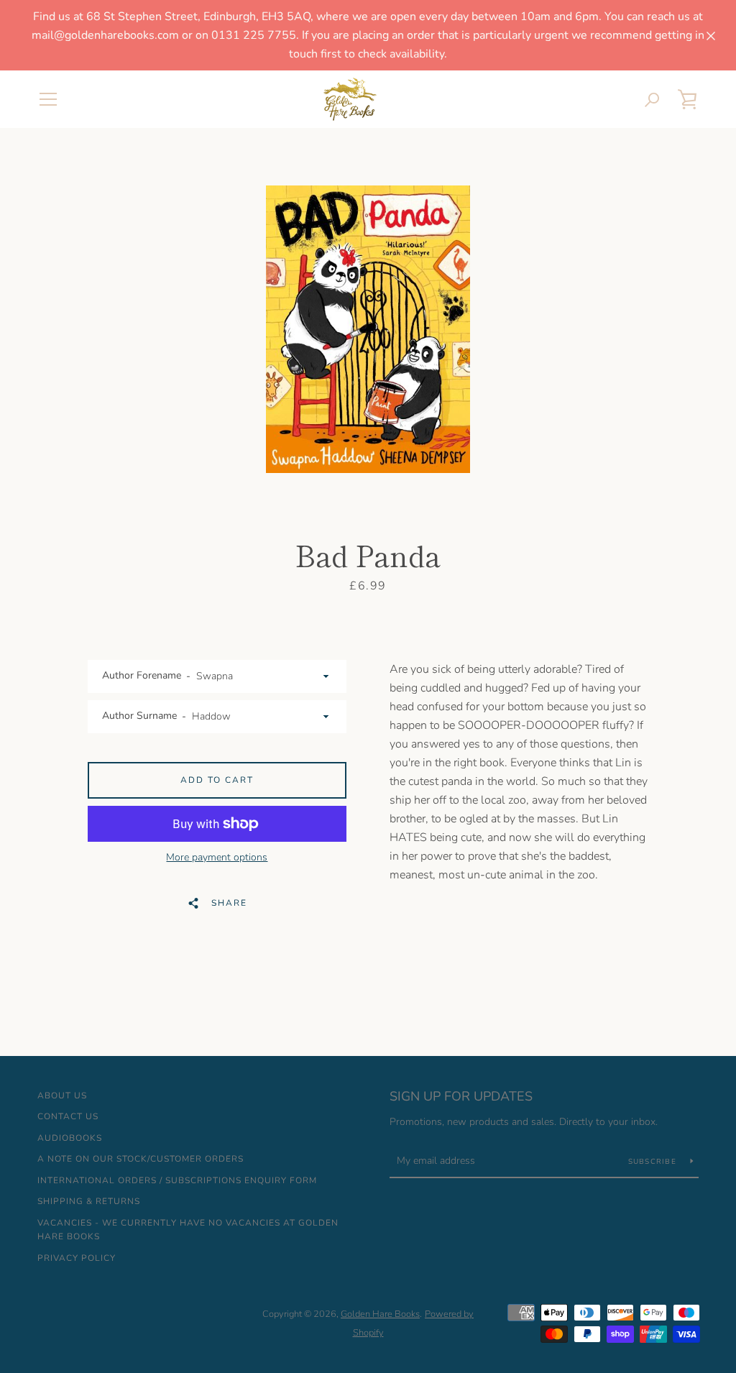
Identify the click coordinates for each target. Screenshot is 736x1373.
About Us (62, 1095)
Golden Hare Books (380, 1314)
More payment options (216, 857)
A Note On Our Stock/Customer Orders (140, 1159)
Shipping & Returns (88, 1201)
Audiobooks (69, 1138)
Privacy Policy (76, 1258)
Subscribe (654, 1162)
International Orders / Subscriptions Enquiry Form (177, 1180)
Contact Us (67, 1116)
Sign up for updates (461, 1096)
